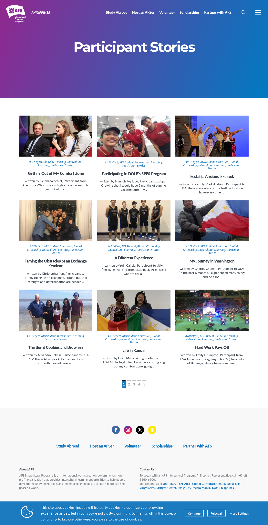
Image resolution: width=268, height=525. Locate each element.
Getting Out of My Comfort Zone (56, 173)
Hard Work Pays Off (212, 347)
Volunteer (132, 446)
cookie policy (97, 513)
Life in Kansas (133, 350)
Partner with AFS (197, 446)
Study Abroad (67, 446)
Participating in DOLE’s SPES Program (134, 173)
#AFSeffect (35, 162)
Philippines (17, 13)
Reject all (216, 513)
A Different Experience (134, 258)
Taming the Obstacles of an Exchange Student (56, 263)
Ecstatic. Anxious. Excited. (212, 176)
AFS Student (126, 162)
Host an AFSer (102, 446)
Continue (194, 513)
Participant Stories (61, 165)
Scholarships (162, 446)
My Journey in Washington (212, 261)
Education (222, 162)
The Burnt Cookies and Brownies (55, 347)
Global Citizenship (54, 162)
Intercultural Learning (148, 162)
